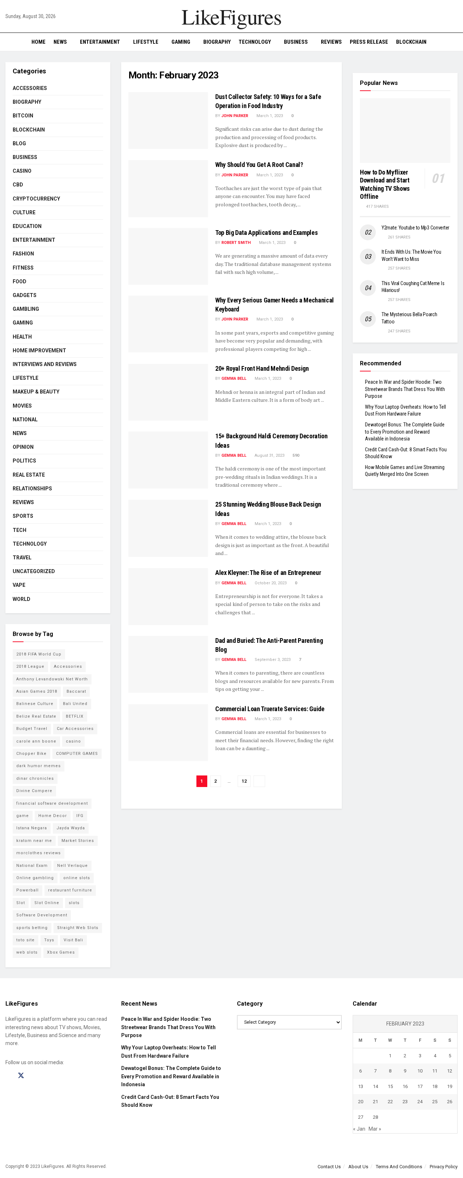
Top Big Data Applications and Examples (266, 232)
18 (434, 1086)
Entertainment (100, 42)
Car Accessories (75, 728)
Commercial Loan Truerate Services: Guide (269, 709)
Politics (24, 461)
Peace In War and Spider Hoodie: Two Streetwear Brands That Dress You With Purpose (405, 389)
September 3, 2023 (272, 659)
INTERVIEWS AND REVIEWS (45, 364)
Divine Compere (34, 790)
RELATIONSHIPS (32, 488)
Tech (19, 530)
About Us (358, 1166)
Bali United (75, 703)
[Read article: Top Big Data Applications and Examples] (168, 256)
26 (449, 1101)
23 (405, 1101)
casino (73, 741)
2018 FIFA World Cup (38, 654)
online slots (76, 878)
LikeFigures (231, 16)
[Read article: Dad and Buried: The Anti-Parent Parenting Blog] (168, 664)
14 (375, 1086)
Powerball (27, 890)
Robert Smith (236, 242)
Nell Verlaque (72, 865)
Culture (24, 212)
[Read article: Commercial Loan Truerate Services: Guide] (168, 732)
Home (38, 42)
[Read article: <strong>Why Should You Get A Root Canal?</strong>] (168, 188)
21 (375, 1101)
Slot (20, 902)
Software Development (41, 915)
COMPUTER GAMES (77, 753)
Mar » (375, 1129)
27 (360, 1117)
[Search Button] (455, 42)
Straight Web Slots (77, 927)
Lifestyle (145, 42)
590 (295, 455)
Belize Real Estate (36, 716)
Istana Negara (31, 828)
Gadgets (25, 295)
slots (74, 902)
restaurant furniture (70, 890)
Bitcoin (23, 116)
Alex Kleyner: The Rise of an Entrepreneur (268, 572)
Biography (217, 42)
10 (419, 1071)
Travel (22, 557)
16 (405, 1086)
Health (22, 337)
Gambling (26, 309)
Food (19, 281)
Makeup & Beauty (36, 392)
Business (296, 42)
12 (244, 781)
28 (375, 1117)
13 (360, 1086)
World (21, 599)
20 (360, 1101)
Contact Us (329, 1166)
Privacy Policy (444, 1166)
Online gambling (35, 878)
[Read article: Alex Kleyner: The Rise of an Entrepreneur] (168, 596)
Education (27, 226)
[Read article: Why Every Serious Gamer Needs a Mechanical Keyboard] (168, 324)
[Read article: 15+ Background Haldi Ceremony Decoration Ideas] (168, 459)
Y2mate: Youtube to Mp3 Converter (415, 228)
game (22, 815)
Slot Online (46, 902)
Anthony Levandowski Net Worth (52, 679)
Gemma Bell (233, 378)
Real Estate (29, 475)
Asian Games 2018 (36, 691)
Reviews (331, 42)
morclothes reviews (38, 853)
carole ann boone (36, 741)
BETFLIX (75, 716)
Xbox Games (61, 952)
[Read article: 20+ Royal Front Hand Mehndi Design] (168, 392)
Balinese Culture (35, 703)
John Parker (234, 115)
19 (449, 1086)
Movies (22, 406)
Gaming (180, 42)
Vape (19, 585)
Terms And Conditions (399, 1166)
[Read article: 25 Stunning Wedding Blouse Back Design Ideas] (168, 528)
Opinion (23, 447)
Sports (23, 516)
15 (390, 1086)
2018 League (30, 666)
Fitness (23, 268)
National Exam (32, 865)
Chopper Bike (31, 753)
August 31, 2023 (269, 455)
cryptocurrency (36, 199)
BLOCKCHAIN (411, 42)
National (25, 419)
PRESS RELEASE (369, 42)
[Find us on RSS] (46, 1076)
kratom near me (34, 840)
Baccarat (76, 691)
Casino (22, 171)
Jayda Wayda (70, 828)
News (60, 42)
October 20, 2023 (270, 583)
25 (434, 1101)
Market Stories (77, 840)
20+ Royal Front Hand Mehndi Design (262, 368)
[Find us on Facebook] (7, 1076)
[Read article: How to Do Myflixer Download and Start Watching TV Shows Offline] (405, 130)
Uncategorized (34, 571)
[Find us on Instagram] (34, 1076)
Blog (19, 143)
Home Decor (52, 815)
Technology (255, 42)
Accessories (30, 88)
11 (434, 1071)
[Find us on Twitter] (21, 1075)
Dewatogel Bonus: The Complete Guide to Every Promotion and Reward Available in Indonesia (405, 432)
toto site (25, 940)
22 (390, 1101)
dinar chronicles (35, 778)
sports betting (32, 927)
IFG (80, 815)
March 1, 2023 (269, 115)
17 (419, 1086)
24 (419, 1101)
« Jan (359, 1129)
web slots (27, 952)
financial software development (52, 803)
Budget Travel (31, 728)
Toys (49, 940)
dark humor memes (38, 766)
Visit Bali (73, 940)
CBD (18, 185)
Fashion (23, 254)
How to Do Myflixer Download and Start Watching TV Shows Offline (385, 184)
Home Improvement (39, 350)
